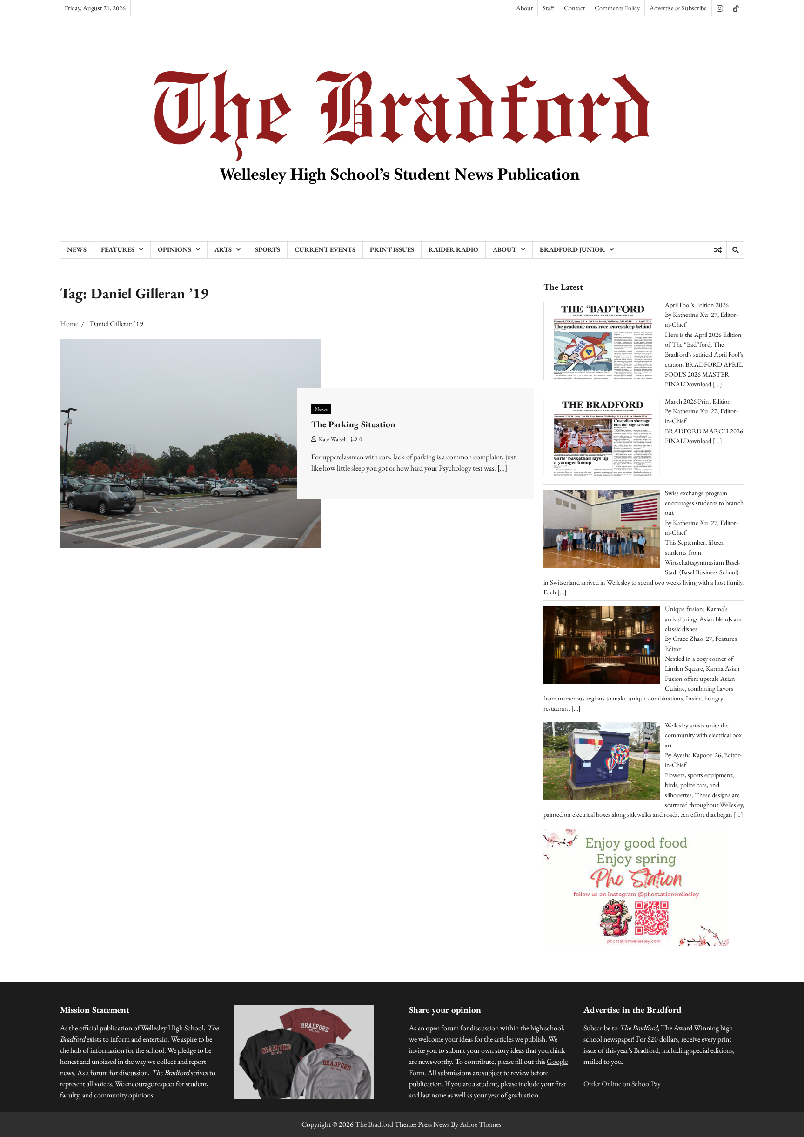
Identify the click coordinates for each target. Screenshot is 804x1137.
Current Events (325, 249)
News (77, 249)
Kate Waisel (332, 439)
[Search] (735, 250)
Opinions (174, 249)
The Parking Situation (353, 424)
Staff (548, 8)
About (524, 8)
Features (117, 249)
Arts (223, 249)
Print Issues (392, 249)
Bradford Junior (572, 249)
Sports (267, 249)
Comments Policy (617, 8)
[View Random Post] (717, 250)
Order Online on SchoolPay (622, 1084)
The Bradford (374, 1124)
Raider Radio (453, 249)
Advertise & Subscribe (678, 8)
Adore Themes (480, 1124)
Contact (574, 8)
